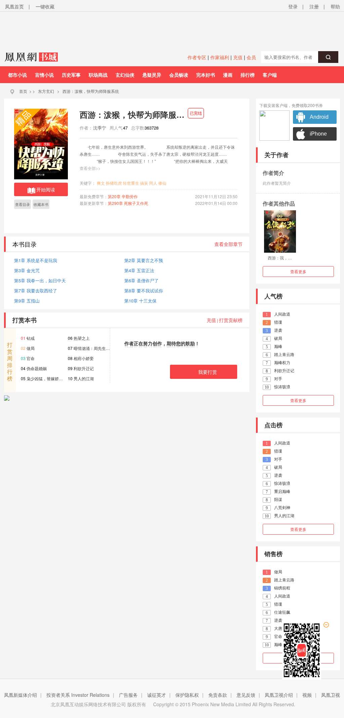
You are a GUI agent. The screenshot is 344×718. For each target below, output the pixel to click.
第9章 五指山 (27, 300)
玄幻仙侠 (125, 74)
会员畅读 (178, 74)
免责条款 (217, 694)
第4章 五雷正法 (139, 270)
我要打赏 (207, 371)
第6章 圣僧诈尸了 (141, 280)
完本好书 (205, 74)
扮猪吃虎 (114, 183)
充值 (238, 57)
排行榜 (248, 74)
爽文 (101, 183)
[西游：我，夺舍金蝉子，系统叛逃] (280, 231)
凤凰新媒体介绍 (20, 694)
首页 (23, 91)
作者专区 (196, 57)
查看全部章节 (228, 244)
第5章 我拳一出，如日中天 (40, 280)
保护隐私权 (187, 694)
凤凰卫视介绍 (279, 694)
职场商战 (98, 74)
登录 (293, 6)
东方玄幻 (46, 91)
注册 (314, 6)
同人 (153, 183)
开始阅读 (45, 189)
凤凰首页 (14, 6)
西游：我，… (280, 257)
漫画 (227, 74)
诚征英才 (156, 694)
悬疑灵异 (151, 74)
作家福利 (219, 57)
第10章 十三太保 (140, 300)
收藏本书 (41, 204)
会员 (251, 57)
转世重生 (131, 183)
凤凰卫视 (330, 694)
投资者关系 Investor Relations (78, 694)
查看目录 (22, 204)
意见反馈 (245, 694)
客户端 (270, 74)
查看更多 (298, 271)
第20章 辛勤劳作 (123, 196)
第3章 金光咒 (27, 270)
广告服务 (128, 694)
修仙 (162, 183)
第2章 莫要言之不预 (143, 260)
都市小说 (17, 74)
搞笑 (144, 183)
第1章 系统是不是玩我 (35, 260)
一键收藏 (45, 6)
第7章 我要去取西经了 (35, 290)
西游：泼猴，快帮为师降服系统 (90, 91)
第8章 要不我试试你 (143, 290)
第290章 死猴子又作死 (128, 203)
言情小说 (44, 74)
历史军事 (71, 74)
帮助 (335, 6)
